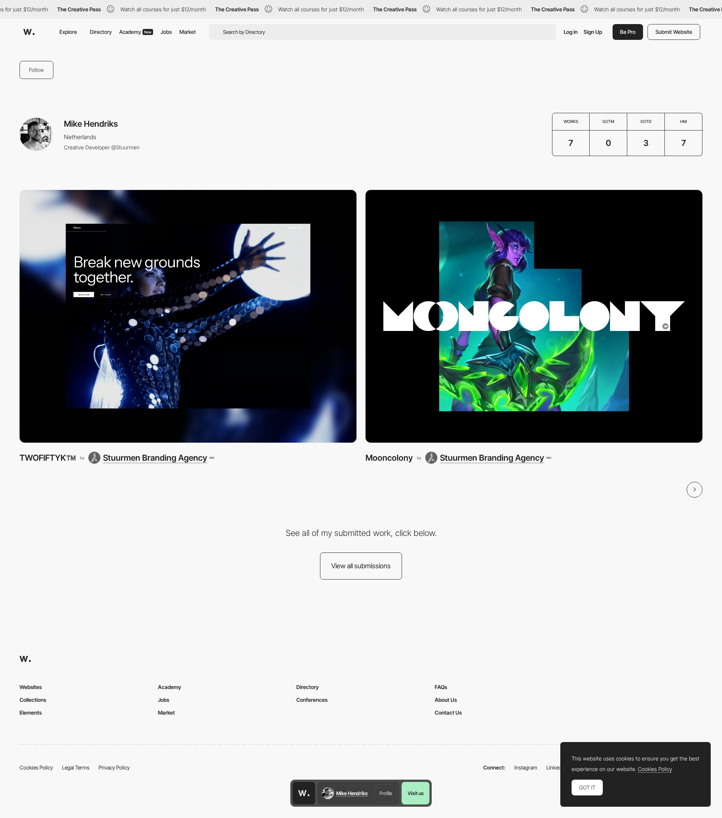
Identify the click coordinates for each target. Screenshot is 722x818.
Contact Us (448, 712)
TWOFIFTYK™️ (48, 458)
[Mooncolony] (534, 316)
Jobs (166, 32)
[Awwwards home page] (304, 793)
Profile (385, 793)
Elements (31, 712)
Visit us (416, 793)
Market (187, 32)
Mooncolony (389, 458)
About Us (446, 700)
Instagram (525, 767)
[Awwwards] (29, 32)
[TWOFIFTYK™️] (188, 316)
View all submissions (361, 566)
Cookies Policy (36, 767)
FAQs (441, 687)
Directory (101, 32)
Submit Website (673, 32)
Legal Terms (75, 767)
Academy (135, 32)
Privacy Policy (114, 767)
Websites (31, 687)
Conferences (312, 700)
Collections (33, 700)
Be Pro (628, 32)
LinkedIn (556, 767)
